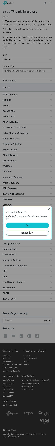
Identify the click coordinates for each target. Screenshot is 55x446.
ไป (27, 225)
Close (49, 209)
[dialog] (27, 223)
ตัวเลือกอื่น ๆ (27, 232)
